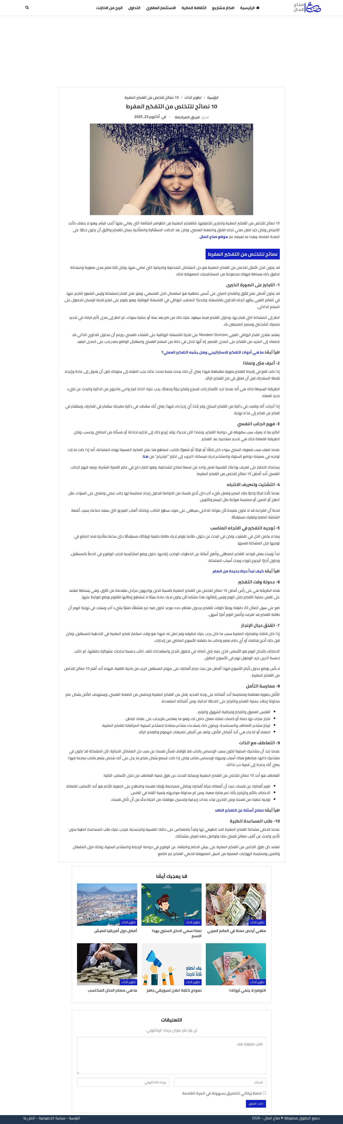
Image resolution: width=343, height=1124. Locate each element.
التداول (134, 7)
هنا (145, 456)
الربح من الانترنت (109, 7)
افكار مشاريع (223, 7)
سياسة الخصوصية (52, 1117)
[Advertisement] (172, 50)
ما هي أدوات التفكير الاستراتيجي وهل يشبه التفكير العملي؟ (212, 352)
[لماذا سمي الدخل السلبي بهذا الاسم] (171, 904)
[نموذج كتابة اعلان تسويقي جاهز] (171, 964)
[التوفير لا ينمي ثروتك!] (236, 964)
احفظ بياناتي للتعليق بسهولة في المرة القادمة (222, 1093)
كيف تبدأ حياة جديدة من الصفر (238, 570)
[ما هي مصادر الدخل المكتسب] (107, 964)
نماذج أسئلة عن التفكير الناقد (239, 810)
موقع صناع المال (214, 236)
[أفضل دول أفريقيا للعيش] (107, 904)
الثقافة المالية (194, 7)
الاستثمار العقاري (161, 7)
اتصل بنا (29, 1117)
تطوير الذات (257, 922)
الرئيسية (247, 7)
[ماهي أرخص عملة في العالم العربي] (236, 904)
